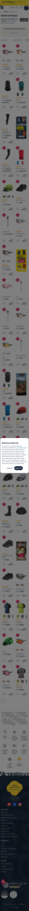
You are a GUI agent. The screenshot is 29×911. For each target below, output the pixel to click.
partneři (18, 447)
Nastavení (9, 468)
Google (24, 447)
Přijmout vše (18, 468)
